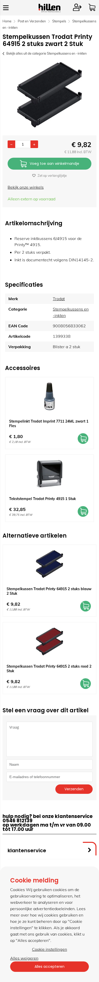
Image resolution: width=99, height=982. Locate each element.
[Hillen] (49, 10)
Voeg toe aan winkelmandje (54, 163)
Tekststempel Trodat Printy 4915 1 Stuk (42, 498)
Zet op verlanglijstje (52, 175)
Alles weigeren (24, 958)
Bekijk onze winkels (26, 187)
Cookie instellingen (49, 949)
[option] (49, 94)
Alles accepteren (49, 966)
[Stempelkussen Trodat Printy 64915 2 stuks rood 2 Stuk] (49, 641)
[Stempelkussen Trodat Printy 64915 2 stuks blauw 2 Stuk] (49, 564)
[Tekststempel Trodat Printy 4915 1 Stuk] (49, 474)
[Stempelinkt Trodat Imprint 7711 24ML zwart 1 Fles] (49, 396)
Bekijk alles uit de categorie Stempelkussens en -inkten (46, 53)
